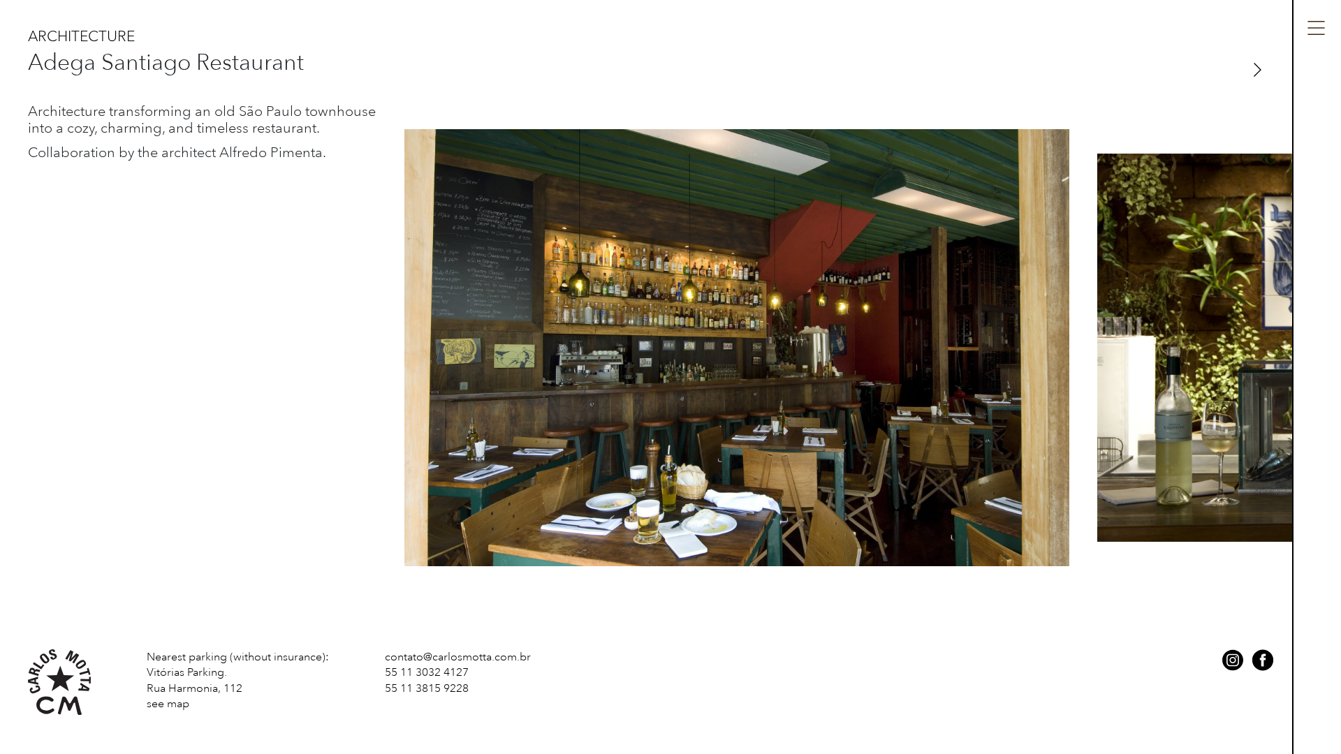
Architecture (81, 36)
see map (168, 704)
